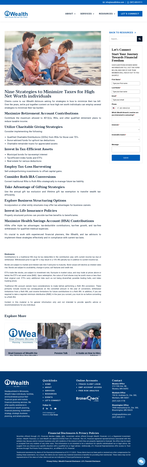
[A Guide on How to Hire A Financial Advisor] (94, 336)
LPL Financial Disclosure (91, 461)
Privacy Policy (52, 461)
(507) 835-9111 (118, 417)
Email (114, 96)
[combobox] (115, 108)
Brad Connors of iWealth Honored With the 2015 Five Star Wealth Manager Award (28, 356)
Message (115, 144)
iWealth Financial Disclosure (69, 461)
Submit (125, 158)
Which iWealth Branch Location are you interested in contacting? (125, 114)
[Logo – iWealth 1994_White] (17, 380)
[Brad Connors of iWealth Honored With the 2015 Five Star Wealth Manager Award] (28, 336)
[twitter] (51, 408)
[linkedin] (47, 408)
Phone (114, 104)
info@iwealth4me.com (121, 414)
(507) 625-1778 (118, 401)
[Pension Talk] (61, 336)
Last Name (116, 88)
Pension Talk (61, 353)
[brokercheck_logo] (87, 397)
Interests (115, 125)
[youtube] (55, 408)
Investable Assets (119, 135)
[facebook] (43, 408)
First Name (116, 79)
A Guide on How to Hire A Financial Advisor (94, 354)
